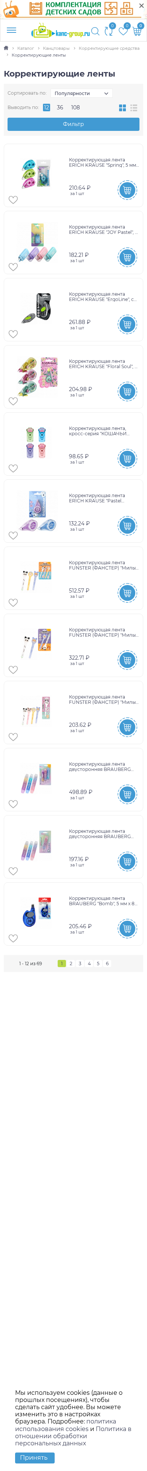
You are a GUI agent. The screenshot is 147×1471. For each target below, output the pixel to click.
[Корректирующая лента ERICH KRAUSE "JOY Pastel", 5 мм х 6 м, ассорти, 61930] (37, 242)
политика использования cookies (65, 1425)
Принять (33, 1457)
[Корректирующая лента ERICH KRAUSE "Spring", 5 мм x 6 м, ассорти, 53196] (37, 175)
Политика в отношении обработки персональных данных (73, 1436)
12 (46, 107)
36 (60, 107)
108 (75, 107)
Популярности (72, 93)
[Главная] (6, 48)
